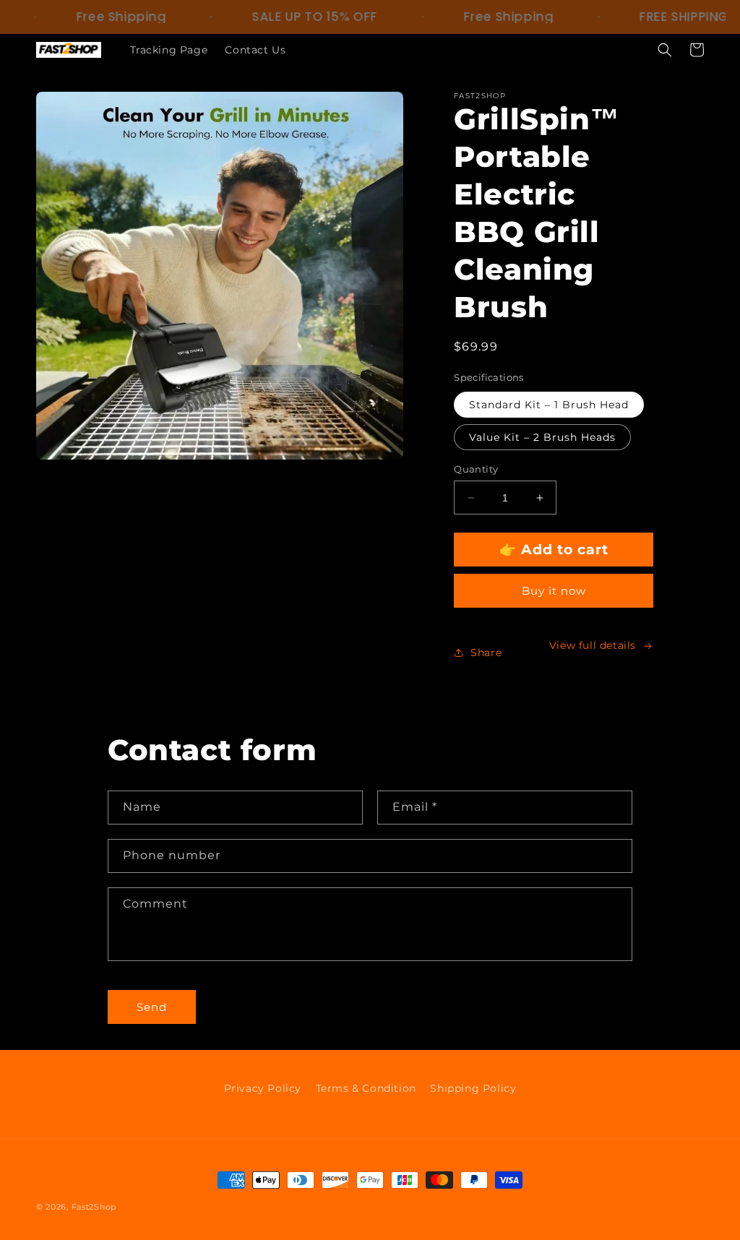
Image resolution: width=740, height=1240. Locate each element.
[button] (665, 50)
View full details (592, 645)
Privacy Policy (262, 1088)
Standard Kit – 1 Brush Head (549, 404)
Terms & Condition (366, 1088)
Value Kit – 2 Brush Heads (542, 437)
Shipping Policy (473, 1088)
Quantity (476, 469)
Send (152, 1007)
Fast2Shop (94, 1207)
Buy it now (554, 591)
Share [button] (486, 652)
